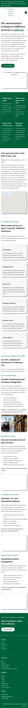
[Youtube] (10, 652)
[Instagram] (5, 652)
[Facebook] (2, 652)
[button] (26, 12)
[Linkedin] (7, 652)
